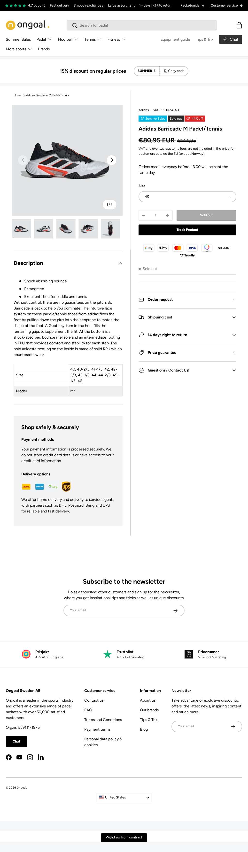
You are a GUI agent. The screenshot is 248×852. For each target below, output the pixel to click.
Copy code (176, 71)
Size (142, 186)
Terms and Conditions (103, 719)
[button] (239, 25)
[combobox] (142, 25)
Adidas (144, 110)
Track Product (187, 230)
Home (18, 95)
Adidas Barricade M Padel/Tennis (47, 95)
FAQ (88, 710)
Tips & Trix (204, 39)
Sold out (206, 215)
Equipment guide (175, 39)
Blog (144, 729)
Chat (16, 741)
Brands (44, 49)
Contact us (93, 700)
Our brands (149, 710)
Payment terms (97, 729)
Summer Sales (18, 39)
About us (147, 700)
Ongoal (21, 787)
